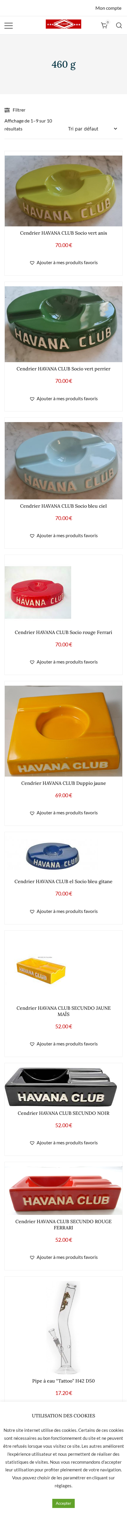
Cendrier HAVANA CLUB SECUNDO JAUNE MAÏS (64, 1011)
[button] (63, 263)
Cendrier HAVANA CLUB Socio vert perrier (63, 369)
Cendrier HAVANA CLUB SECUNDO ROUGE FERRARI (63, 1224)
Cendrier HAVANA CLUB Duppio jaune (63, 783)
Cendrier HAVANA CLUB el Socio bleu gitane (63, 881)
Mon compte (108, 8)
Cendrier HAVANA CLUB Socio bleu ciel (63, 506)
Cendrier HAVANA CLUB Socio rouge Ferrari (63, 632)
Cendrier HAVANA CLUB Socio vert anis (63, 233)
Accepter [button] (63, 1503)
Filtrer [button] (19, 109)
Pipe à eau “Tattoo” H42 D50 (63, 1381)
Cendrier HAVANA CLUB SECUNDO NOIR (63, 1113)
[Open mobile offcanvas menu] (8, 25)
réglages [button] (63, 1485)
